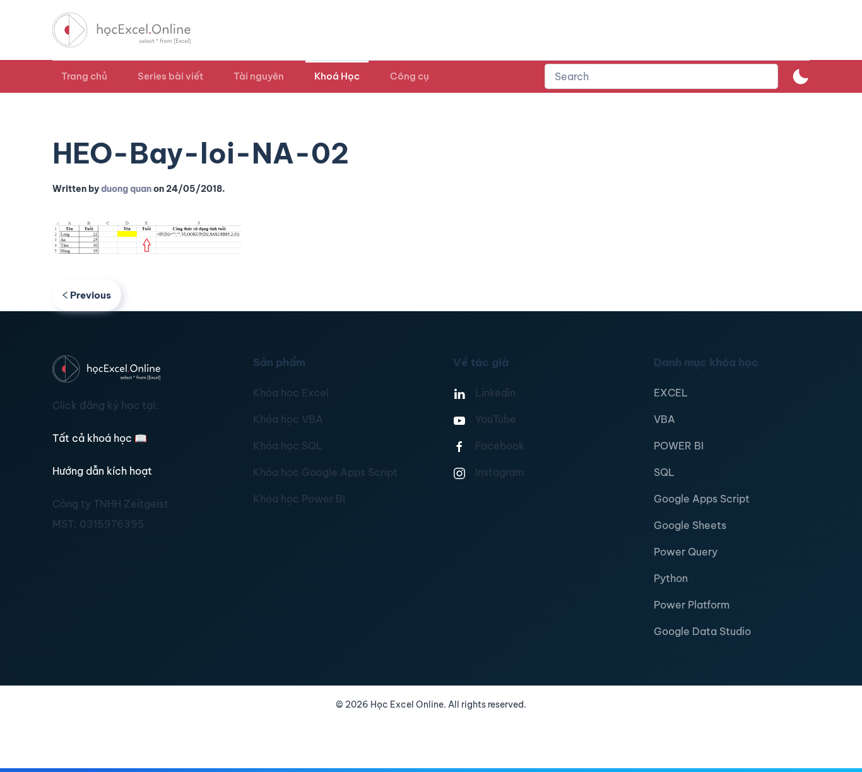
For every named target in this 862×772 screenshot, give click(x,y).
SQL (664, 472)
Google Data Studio (702, 631)
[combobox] (661, 76)
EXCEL (671, 392)
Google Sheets (690, 525)
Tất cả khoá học (99, 438)
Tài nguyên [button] (258, 76)
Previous (90, 295)
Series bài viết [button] (170, 76)
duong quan (126, 188)
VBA (664, 419)
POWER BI (679, 445)
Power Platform (691, 604)
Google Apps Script (702, 498)
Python (671, 578)
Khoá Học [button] (337, 76)
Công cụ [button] (409, 76)
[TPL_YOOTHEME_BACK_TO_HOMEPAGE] (133, 30)
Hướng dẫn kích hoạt (102, 471)
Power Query (685, 551)
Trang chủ (84, 76)
